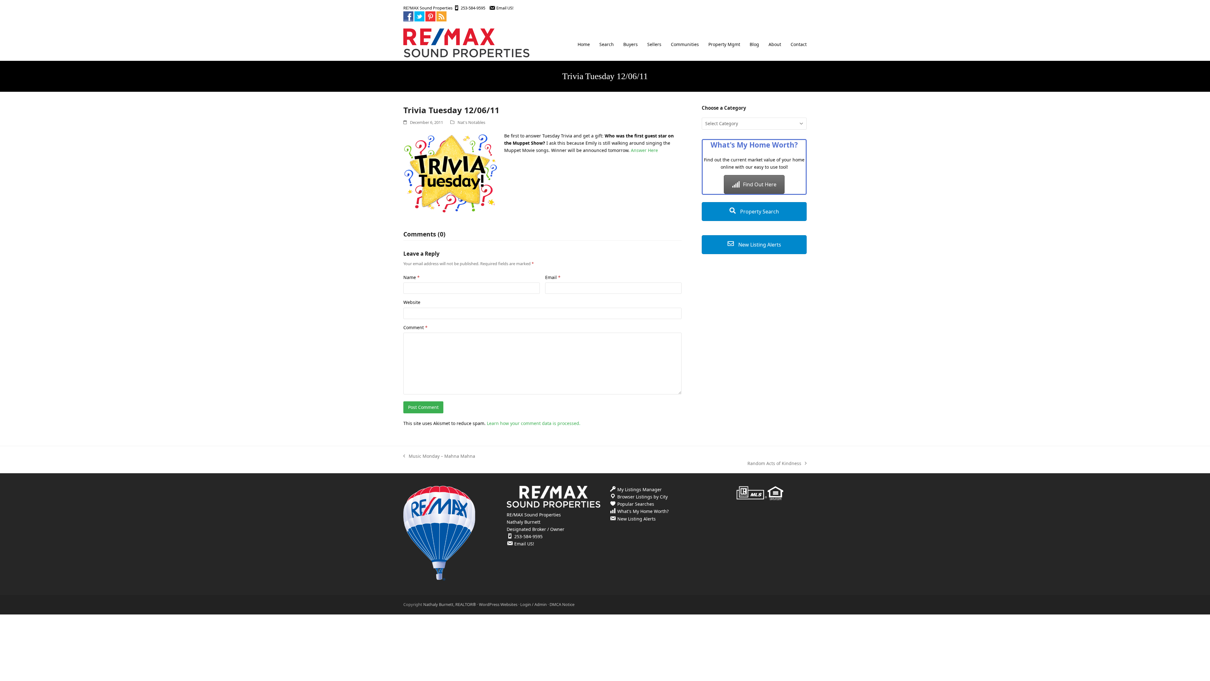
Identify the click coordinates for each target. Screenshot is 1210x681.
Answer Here (644, 150)
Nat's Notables (471, 122)
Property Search (759, 211)
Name (411, 277)
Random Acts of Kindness (774, 463)
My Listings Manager (639, 489)
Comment (415, 327)
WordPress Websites (498, 604)
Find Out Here (759, 184)
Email (553, 277)
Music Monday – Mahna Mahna (439, 456)
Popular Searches (635, 504)
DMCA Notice (562, 604)
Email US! (504, 8)
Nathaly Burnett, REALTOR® (449, 604)
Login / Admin (533, 604)
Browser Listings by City (642, 497)
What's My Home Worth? (643, 511)
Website (411, 302)
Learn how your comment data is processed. (533, 423)
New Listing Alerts (759, 244)
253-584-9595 (473, 8)
